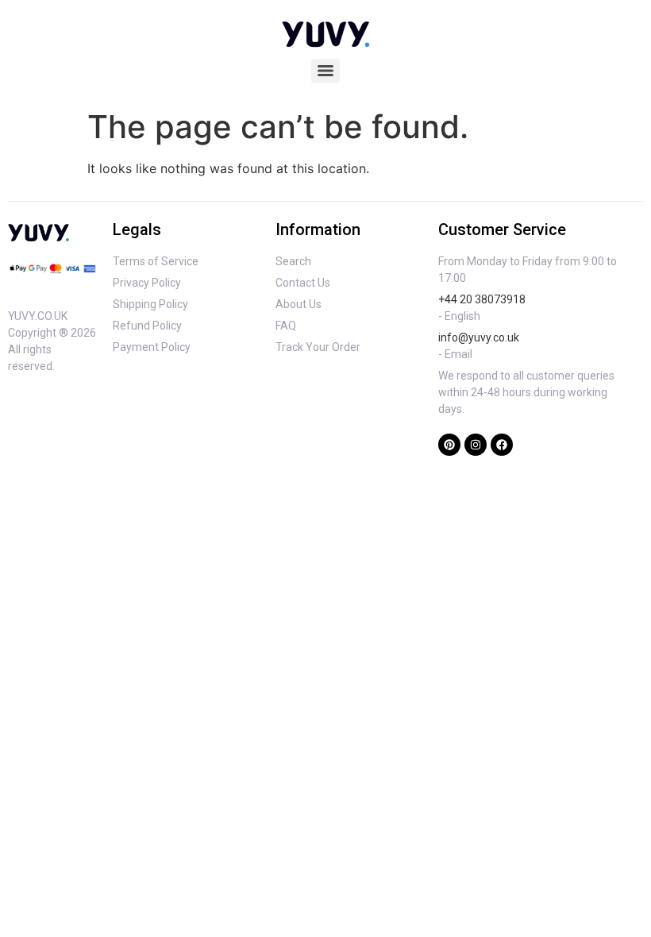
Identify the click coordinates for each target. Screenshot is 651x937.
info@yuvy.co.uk (478, 337)
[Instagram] (475, 445)
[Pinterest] (449, 445)
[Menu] (325, 71)
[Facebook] (502, 445)
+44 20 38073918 (482, 299)
